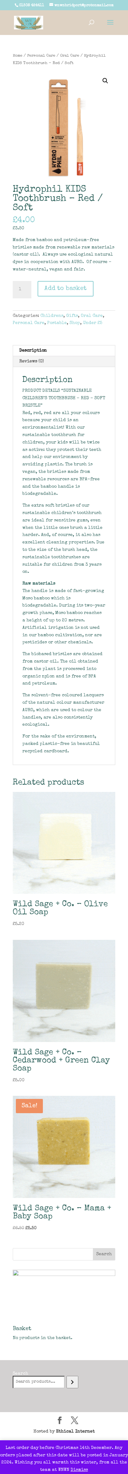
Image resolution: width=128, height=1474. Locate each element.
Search (20, 1374)
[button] (105, 80)
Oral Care (69, 56)
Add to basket (65, 289)
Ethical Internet (75, 1431)
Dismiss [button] (79, 1470)
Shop (75, 323)
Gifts (72, 316)
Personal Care (41, 56)
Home (17, 56)
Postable (57, 323)
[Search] (72, 1382)
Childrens (51, 316)
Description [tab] (33, 350)
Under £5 (92, 323)
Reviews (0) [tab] (31, 361)
